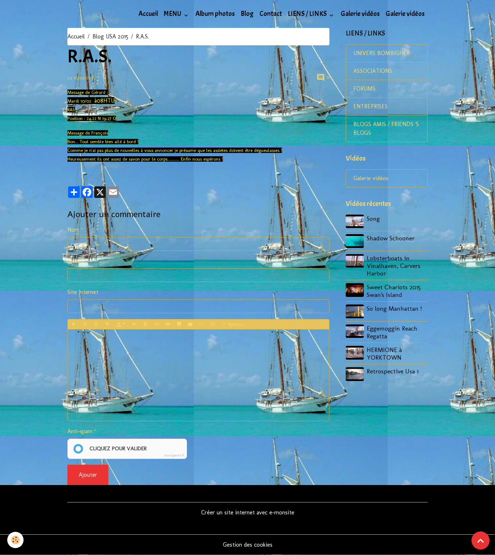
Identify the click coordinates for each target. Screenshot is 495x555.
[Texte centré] (145, 324)
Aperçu (234, 324)
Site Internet (82, 292)
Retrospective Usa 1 (393, 371)
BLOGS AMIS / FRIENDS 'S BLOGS (386, 128)
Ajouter (88, 474)
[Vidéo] (190, 324)
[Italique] (85, 324)
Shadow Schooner (391, 238)
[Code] (201, 324)
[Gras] (73, 324)
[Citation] (134, 324)
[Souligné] (96, 324)
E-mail (75, 260)
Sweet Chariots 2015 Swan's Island (394, 290)
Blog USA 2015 (110, 36)
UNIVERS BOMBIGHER (381, 53)
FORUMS (364, 88)
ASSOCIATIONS (372, 70)
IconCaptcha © (174, 455)
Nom (73, 229)
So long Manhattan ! (394, 308)
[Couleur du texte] (121, 324)
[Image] (179, 324)
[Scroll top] (480, 540)
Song (373, 218)
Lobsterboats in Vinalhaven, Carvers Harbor (393, 265)
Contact (270, 13)
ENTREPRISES (370, 106)
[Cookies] (15, 540)
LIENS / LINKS (308, 13)
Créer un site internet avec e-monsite (247, 512)
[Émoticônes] (213, 324)
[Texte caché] (168, 324)
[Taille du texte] (107, 324)
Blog (247, 13)
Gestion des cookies (248, 544)
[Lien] (156, 324)
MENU (173, 13)
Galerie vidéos (360, 13)
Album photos (215, 13)
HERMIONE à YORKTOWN (384, 353)
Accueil (148, 13)
